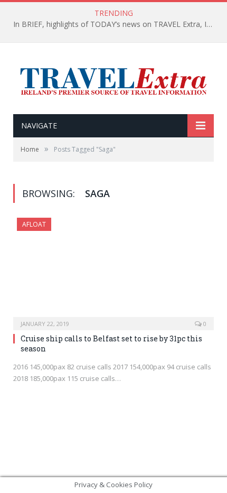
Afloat (34, 224)
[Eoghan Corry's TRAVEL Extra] (113, 79)
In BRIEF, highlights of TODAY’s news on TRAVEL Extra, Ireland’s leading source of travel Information (116, 24)
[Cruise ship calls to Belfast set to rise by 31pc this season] (113, 270)
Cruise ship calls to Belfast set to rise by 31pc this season (111, 343)
